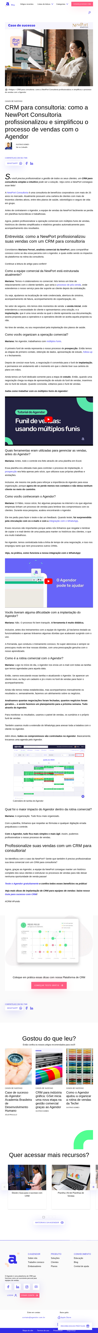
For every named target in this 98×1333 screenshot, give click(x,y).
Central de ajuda (81, 1266)
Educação (78, 1258)
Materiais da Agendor (47, 1223)
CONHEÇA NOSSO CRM (82, 4)
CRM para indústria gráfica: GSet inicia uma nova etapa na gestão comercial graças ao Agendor (49, 1100)
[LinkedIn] (17, 1286)
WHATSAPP (12, 163)
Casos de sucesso (13, 101)
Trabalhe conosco (36, 1262)
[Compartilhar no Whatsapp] (9, 1325)
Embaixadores (34, 1266)
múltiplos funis (54, 341)
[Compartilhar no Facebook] (26, 163)
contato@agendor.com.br (33, 1317)
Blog (76, 1262)
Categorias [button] (60, 4)
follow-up (87, 352)
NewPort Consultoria (17, 192)
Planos (54, 1266)
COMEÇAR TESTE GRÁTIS (47, 985)
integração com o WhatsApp (63, 521)
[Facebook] (8, 1286)
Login (10, 1295)
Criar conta (27, 1295)
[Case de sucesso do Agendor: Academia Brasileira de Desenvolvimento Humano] (18, 1067)
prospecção (11, 471)
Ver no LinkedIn (21, 147)
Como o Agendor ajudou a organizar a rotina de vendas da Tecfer (78, 1098)
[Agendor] (7, 4)
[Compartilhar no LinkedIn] (31, 163)
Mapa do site (28, 1330)
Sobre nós (32, 1258)
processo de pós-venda (69, 285)
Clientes (54, 1262)
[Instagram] (26, 1286)
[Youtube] (36, 1286)
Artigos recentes (26, 4)
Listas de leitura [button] (44, 4)
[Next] (93, 1187)
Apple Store (65, 1317)
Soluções (55, 1258)
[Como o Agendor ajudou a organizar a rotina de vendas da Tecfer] (79, 1067)
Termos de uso (43, 1330)
